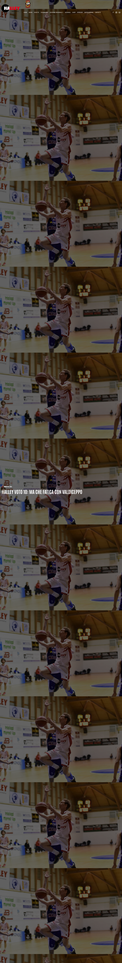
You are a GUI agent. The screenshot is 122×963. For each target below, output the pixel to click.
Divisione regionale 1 (56, 12)
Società (36, 12)
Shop (73, 12)
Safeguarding (88, 12)
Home (25, 12)
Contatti (98, 12)
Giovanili (68, 12)
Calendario (44, 12)
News (30, 12)
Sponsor (80, 12)
